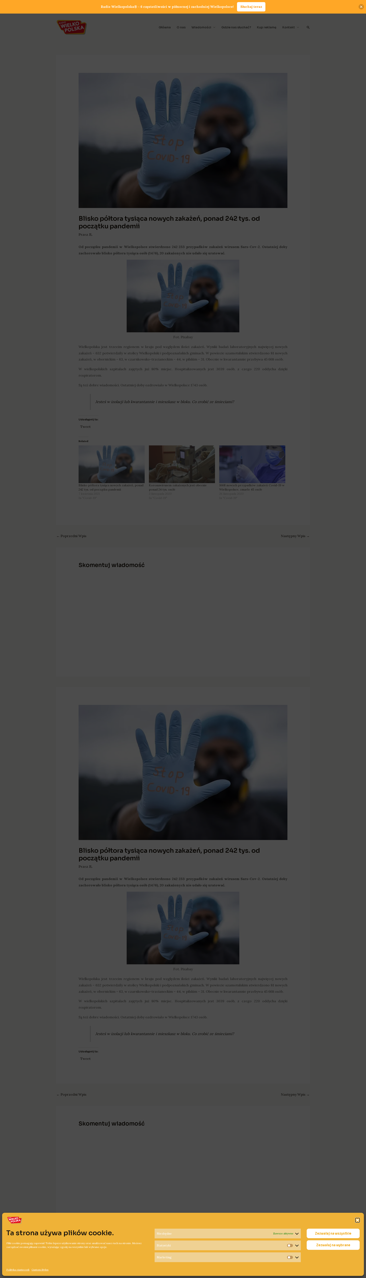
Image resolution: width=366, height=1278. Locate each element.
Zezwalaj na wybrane (333, 1245)
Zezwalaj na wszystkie (333, 1233)
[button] (357, 1220)
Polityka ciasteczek (17, 1269)
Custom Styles (40, 1269)
